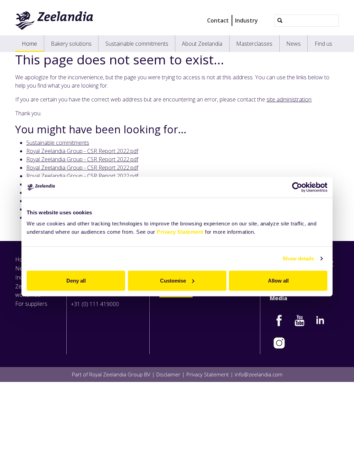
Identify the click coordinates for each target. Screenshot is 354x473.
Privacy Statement (180, 231)
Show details (298, 258)
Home (29, 43)
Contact (218, 20)
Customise (173, 280)
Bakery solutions (71, 43)
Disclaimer (168, 374)
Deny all (76, 280)
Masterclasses (254, 43)
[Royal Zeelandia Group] (54, 20)
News (293, 43)
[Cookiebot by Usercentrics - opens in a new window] (297, 187)
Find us (323, 43)
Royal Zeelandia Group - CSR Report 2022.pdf (82, 151)
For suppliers (31, 303)
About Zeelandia (202, 43)
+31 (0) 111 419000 (95, 304)
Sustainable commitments (136, 43)
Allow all (278, 280)
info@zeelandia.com (258, 374)
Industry (246, 20)
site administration (289, 99)
